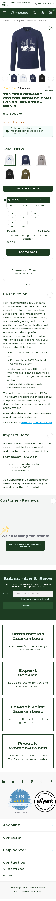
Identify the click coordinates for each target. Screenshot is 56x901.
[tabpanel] (28, 272)
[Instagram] (12, 781)
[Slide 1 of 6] (14, 78)
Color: (14, 149)
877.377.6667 (46, 4)
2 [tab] (29, 284)
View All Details (13, 122)
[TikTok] (41, 781)
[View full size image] (51, 28)
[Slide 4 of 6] (42, 78)
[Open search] (34, 12)
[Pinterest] (31, 781)
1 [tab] (26, 284)
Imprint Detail (17, 435)
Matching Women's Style (36, 423)
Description (15, 294)
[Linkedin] (3, 781)
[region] (16, 88)
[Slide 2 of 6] (23, 78)
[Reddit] (50, 781)
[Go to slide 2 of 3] (51, 78)
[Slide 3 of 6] (32, 78)
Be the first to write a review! (25, 546)
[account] (42, 12)
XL (12, 226)
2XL (23, 226)
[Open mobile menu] (4, 12)
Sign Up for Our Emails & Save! (16, 4)
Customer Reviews (19, 500)
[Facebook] (22, 781)
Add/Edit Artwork (28, 189)
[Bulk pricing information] (5, 200)
